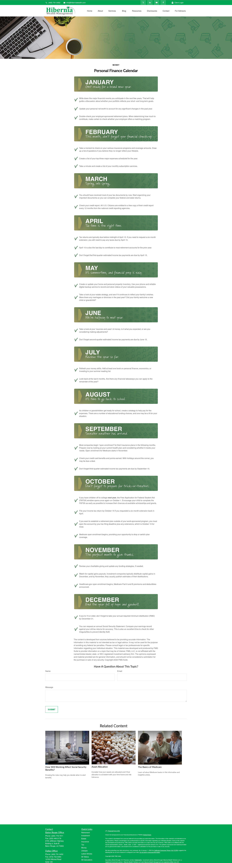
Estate (83, 838)
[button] (89, 10)
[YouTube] (156, 2)
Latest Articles (86, 853)
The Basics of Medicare (150, 767)
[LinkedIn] (150, 2)
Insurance (85, 841)
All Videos (85, 856)
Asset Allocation (100, 767)
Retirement (85, 832)
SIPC (140, 860)
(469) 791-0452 (54, 2)
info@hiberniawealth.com (76, 2)
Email (119, 671)
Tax (82, 844)
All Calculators (86, 860)
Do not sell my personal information (149, 852)
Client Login (179, 2)
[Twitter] (143, 2)
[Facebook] (163, 2)
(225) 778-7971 (57, 836)
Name (48, 671)
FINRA (136, 860)
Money (84, 847)
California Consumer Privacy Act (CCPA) (166, 850)
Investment (85, 835)
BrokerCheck (147, 835)
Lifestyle (84, 850)
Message (49, 687)
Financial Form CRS (114, 831)
